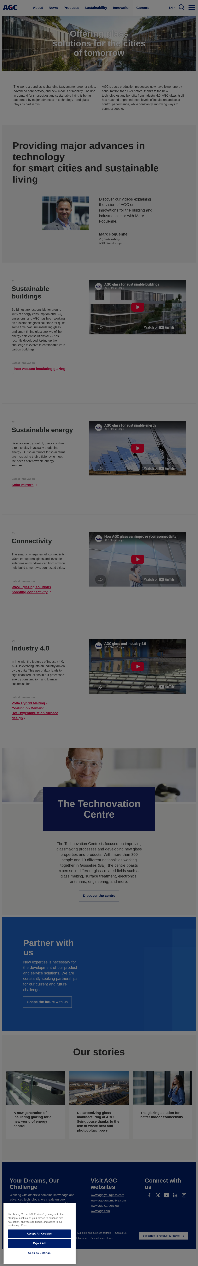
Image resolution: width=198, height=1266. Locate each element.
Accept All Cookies (39, 1233)
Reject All (39, 1243)
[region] (39, 1233)
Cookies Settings (39, 1253)
